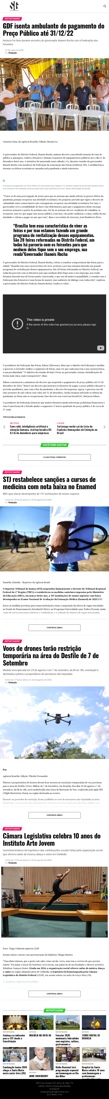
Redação (13, 53)
